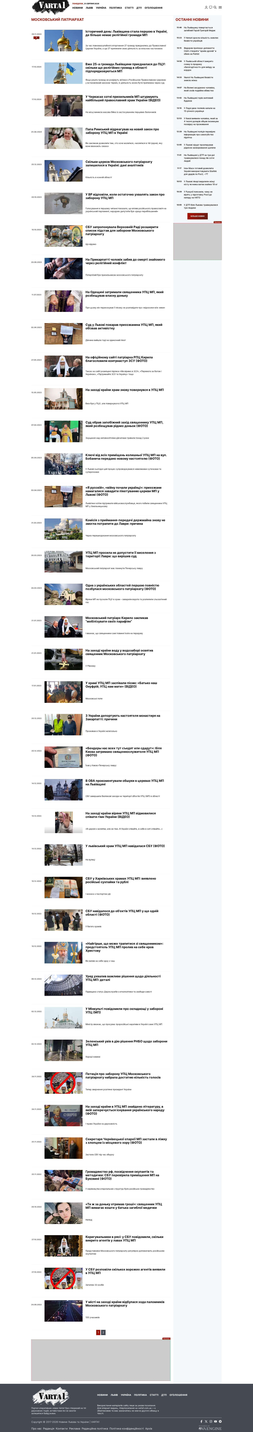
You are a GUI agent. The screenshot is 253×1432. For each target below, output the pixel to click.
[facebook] (201, 1421)
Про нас (36, 1428)
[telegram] (220, 1421)
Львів (89, 7)
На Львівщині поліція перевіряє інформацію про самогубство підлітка (199, 134)
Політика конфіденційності (127, 1428)
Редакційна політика (95, 1428)
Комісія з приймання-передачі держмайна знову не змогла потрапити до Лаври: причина (125, 521)
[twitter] (206, 1421)
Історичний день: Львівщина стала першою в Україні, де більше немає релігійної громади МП (126, 33)
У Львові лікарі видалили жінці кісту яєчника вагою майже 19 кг (200, 183)
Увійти (206, 7)
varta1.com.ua (144, 1408)
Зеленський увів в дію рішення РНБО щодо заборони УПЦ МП (126, 1043)
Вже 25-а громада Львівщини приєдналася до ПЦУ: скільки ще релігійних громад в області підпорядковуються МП (125, 67)
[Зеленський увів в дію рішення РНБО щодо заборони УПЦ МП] (64, 1050)
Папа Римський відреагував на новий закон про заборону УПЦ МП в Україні (122, 131)
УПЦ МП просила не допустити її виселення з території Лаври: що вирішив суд (121, 554)
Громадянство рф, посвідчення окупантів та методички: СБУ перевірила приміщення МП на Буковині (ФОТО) (122, 1175)
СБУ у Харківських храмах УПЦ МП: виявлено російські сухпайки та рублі (121, 880)
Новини (77, 7)
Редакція (48, 1428)
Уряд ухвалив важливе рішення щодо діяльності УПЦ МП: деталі (123, 978)
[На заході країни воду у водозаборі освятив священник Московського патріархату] (64, 659)
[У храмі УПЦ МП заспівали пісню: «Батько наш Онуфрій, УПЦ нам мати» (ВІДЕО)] (64, 692)
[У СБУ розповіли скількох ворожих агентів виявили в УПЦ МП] (64, 1278)
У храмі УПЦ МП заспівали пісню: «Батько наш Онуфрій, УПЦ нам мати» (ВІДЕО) (121, 684)
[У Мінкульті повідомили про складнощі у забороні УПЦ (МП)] (64, 1017)
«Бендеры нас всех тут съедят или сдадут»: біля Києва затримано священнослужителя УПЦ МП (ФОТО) (124, 751)
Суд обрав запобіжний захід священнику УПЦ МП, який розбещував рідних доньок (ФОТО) (124, 424)
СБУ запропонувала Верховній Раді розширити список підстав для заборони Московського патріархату (122, 230)
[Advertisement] (100, 1360)
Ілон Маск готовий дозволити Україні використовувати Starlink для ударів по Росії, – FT (200, 171)
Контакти (62, 1428)
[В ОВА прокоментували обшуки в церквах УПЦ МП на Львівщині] (64, 789)
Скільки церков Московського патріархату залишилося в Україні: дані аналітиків (119, 163)
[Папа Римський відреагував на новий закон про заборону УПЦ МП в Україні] (64, 138)
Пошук (215, 7)
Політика (115, 7)
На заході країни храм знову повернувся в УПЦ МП (125, 390)
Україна (101, 7)
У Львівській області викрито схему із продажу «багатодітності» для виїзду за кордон (199, 65)
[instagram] (210, 1421)
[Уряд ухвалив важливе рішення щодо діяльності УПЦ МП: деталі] (64, 985)
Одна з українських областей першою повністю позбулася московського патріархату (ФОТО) (122, 587)
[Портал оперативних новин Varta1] (50, 7)
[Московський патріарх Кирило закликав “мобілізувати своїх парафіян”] (64, 627)
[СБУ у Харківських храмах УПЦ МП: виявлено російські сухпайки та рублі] (64, 887)
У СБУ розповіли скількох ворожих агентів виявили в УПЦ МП (125, 1271)
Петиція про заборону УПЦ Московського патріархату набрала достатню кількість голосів (123, 1075)
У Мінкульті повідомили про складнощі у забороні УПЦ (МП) (124, 1010)
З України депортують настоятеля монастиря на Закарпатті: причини (123, 717)
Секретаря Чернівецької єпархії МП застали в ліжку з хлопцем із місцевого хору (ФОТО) (126, 1140)
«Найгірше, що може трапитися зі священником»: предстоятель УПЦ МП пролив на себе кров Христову (124, 947)
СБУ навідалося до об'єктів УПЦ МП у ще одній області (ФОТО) (122, 912)
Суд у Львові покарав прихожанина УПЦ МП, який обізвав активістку (124, 326)
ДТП (139, 7)
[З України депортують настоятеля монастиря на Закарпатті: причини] (64, 724)
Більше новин (198, 216)
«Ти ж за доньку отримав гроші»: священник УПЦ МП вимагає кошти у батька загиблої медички (124, 1206)
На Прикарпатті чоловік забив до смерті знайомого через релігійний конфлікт (125, 261)
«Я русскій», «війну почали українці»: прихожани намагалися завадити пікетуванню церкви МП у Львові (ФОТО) (123, 491)
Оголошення (153, 7)
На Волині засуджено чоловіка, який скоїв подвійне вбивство (199, 89)
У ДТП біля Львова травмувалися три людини (201, 206)
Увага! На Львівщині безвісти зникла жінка (198, 78)
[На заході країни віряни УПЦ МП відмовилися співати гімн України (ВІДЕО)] (64, 822)
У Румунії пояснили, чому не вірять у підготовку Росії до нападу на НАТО (198, 194)
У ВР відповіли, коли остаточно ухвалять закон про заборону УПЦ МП (125, 196)
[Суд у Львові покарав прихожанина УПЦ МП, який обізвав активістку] (64, 333)
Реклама (74, 1428)
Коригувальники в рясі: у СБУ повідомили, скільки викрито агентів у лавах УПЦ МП (124, 1238)
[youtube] (215, 1421)
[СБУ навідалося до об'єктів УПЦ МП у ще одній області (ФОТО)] (64, 920)
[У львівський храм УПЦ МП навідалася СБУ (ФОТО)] (64, 855)
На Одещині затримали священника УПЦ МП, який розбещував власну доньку (125, 293)
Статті (129, 7)
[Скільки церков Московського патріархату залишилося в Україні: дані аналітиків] (64, 170)
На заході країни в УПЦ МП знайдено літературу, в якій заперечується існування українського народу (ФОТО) (125, 1110)
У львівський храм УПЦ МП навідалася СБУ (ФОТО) (125, 846)
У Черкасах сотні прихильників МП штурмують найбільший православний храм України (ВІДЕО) (123, 98)
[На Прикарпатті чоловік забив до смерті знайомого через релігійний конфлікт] (64, 268)
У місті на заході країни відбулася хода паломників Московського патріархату (125, 1303)
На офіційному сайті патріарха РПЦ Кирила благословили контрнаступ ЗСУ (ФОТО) (119, 359)
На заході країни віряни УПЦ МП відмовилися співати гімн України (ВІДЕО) (121, 815)
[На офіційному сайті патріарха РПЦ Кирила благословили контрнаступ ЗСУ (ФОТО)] (64, 366)
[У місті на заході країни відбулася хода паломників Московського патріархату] (64, 1311)
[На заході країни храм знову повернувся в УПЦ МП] (64, 399)
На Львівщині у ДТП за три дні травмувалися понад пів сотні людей (199, 158)
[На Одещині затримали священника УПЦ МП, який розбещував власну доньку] (64, 301)
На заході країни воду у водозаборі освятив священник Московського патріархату (119, 652)
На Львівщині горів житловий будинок (198, 99)
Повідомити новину (210, 7)
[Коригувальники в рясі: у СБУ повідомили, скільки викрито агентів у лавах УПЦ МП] (64, 1246)
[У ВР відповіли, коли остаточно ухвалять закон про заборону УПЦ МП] (64, 203)
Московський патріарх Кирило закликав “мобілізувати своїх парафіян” (117, 619)
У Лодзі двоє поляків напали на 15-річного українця (199, 109)
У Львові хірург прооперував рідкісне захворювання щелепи (200, 146)
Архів (148, 1428)
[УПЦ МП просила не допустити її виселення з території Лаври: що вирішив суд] (64, 561)
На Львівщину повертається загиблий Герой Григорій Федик (199, 29)
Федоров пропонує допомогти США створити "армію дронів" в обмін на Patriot (200, 51)
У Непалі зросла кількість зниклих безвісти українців (201, 39)
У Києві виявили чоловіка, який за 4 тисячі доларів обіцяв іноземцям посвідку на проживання (201, 121)
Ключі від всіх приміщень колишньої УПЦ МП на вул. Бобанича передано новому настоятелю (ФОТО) (126, 456)
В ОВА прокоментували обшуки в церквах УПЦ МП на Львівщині (125, 782)
